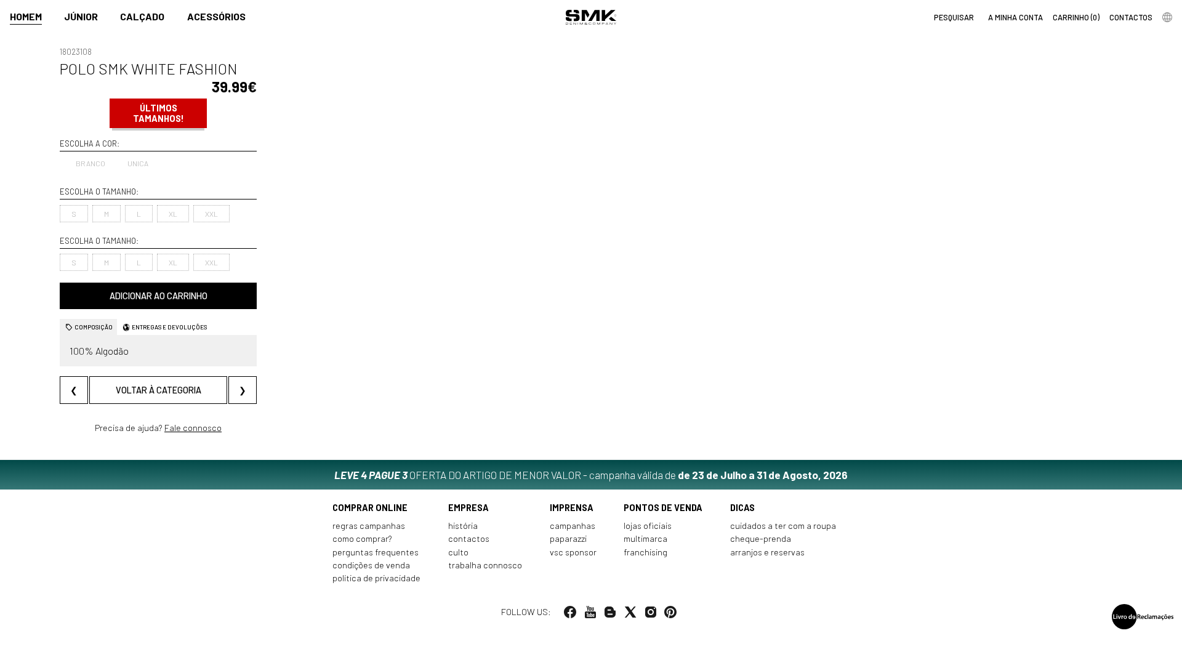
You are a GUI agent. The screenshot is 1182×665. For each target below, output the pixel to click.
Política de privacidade (376, 578)
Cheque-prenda (760, 538)
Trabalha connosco (485, 565)
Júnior (81, 16)
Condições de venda (371, 565)
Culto (458, 552)
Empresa (468, 507)
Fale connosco (193, 427)
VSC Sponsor (573, 552)
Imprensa (571, 507)
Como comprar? (362, 538)
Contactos (468, 538)
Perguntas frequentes (375, 552)
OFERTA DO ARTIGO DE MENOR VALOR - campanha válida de (591, 475)
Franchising (645, 552)
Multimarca (645, 538)
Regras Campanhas (368, 525)
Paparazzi (568, 538)
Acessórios (216, 16)
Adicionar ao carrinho (158, 296)
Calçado (142, 16)
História (463, 525)
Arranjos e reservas (767, 552)
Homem (26, 16)
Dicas (742, 507)
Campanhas (572, 525)
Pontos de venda (663, 507)
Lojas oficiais (648, 525)
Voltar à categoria (158, 390)
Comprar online (370, 507)
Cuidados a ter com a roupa (783, 525)
